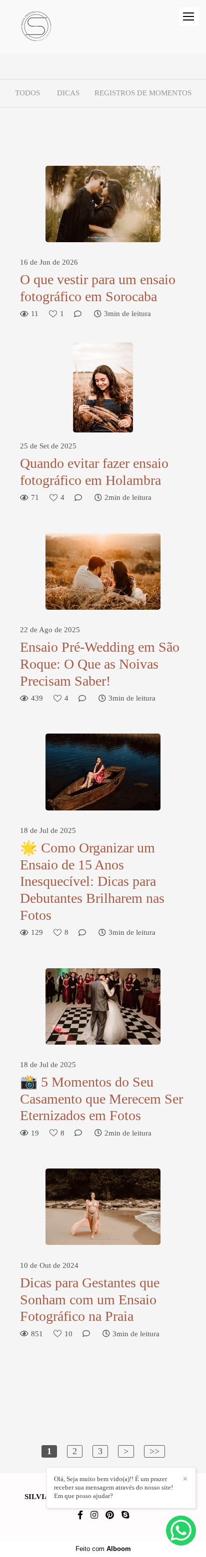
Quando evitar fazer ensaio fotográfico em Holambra (94, 471)
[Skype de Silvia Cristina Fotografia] (125, 1515)
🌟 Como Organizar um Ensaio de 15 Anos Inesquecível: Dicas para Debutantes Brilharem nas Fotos (92, 881)
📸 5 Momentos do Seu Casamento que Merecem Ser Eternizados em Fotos (101, 1098)
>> (155, 1451)
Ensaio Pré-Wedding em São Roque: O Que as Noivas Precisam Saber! (100, 663)
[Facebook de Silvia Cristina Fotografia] (80, 1515)
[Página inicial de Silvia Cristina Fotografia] (36, 26)
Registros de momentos (143, 93)
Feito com (103, 1549)
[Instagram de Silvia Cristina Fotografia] (94, 1515)
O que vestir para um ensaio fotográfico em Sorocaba (98, 288)
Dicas (68, 93)
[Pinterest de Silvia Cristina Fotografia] (110, 1515)
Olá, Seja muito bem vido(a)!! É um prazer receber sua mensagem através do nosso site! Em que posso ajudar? (113, 1487)
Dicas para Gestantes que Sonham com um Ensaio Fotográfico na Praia (90, 1299)
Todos (27, 93)
